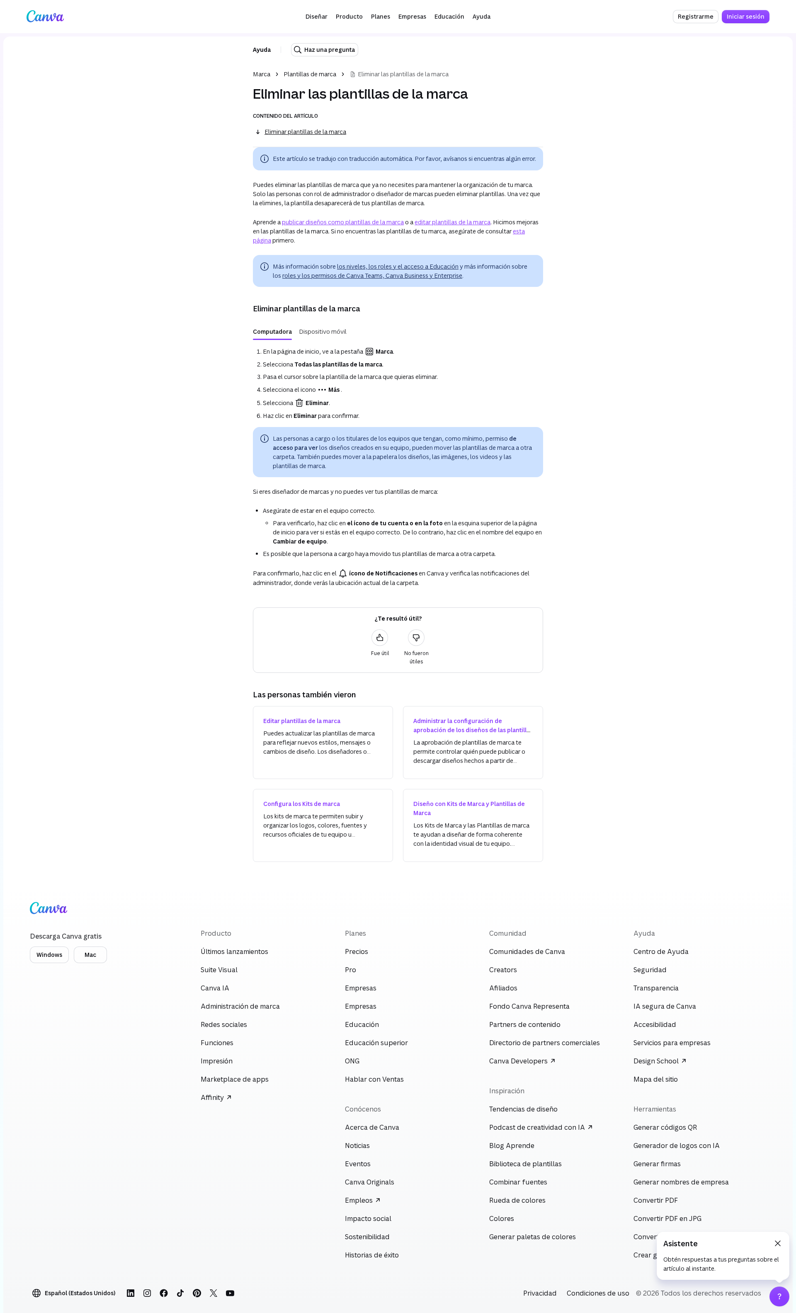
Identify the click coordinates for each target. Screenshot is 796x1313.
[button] (316, 16)
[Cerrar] (777, 1243)
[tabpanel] (398, 383)
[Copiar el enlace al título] (246, 308)
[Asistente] (779, 1296)
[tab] (272, 331)
